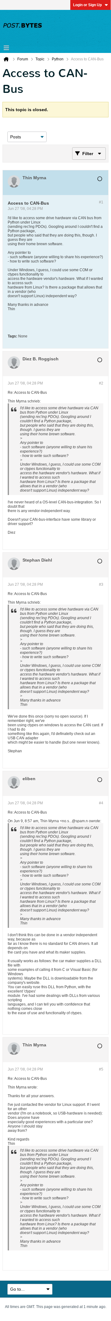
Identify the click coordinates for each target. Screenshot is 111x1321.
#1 (101, 202)
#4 (101, 803)
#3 (101, 584)
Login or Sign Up (87, 5)
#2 (101, 383)
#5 (101, 1069)
